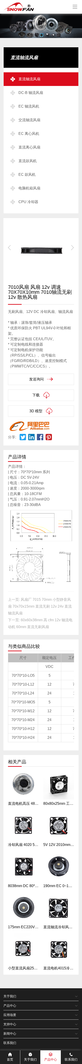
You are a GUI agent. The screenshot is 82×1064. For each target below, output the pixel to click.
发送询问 (36, 379)
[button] (72, 247)
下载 (36, 395)
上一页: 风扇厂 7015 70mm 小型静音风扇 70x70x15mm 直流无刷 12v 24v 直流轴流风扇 (40, 606)
